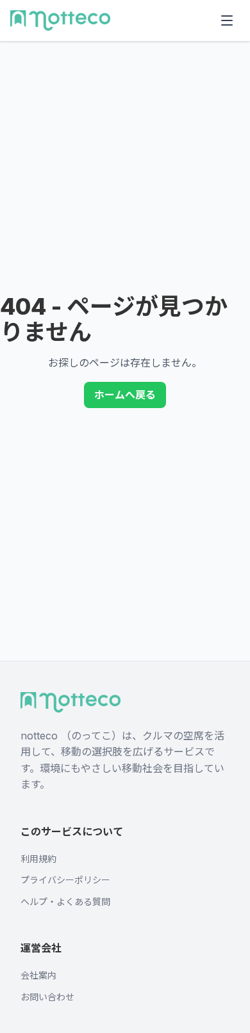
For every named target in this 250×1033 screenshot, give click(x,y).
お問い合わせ (47, 996)
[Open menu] (227, 20)
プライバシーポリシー (65, 879)
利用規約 (38, 858)
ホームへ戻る (125, 394)
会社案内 (38, 975)
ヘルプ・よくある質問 (65, 901)
